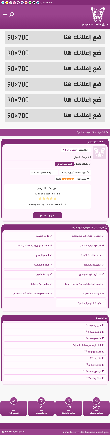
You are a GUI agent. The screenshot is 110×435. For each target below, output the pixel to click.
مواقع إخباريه (94, 364)
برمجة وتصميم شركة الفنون (13, 431)
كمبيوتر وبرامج (93, 351)
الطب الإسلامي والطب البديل (87, 345)
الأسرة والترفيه (93, 338)
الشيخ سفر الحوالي (64, 164)
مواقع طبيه (94, 378)
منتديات (96, 358)
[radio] (55, 199)
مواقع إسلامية (84, 132)
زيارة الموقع (46, 215)
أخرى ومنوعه (93, 325)
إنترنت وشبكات (93, 331)
